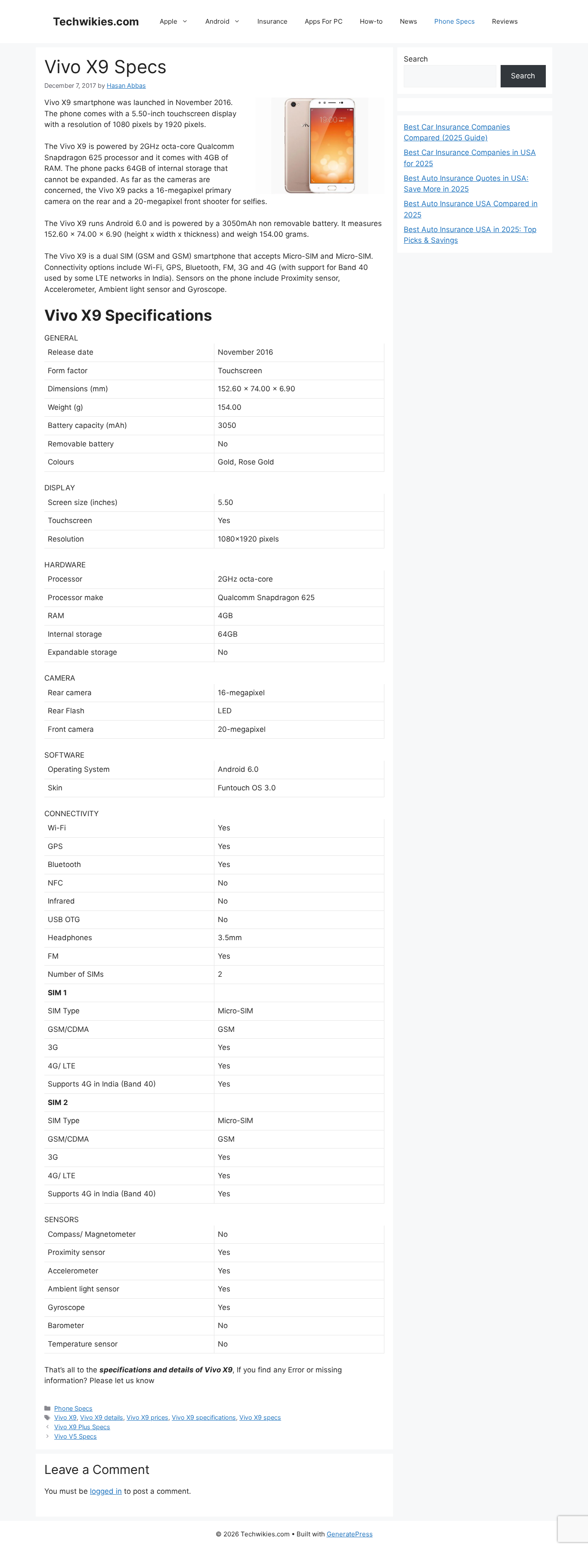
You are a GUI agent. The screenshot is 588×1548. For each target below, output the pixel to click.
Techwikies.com (96, 21)
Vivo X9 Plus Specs (82, 1426)
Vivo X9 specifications (204, 1417)
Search (416, 59)
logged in (106, 1491)
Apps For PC (324, 21)
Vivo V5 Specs (75, 1436)
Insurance (272, 21)
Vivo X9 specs (260, 1417)
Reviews (505, 21)
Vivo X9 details (101, 1417)
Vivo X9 (65, 1417)
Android (217, 21)
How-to (371, 21)
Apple (168, 21)
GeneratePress (350, 1534)
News (408, 21)
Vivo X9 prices (147, 1417)
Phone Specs (454, 21)
